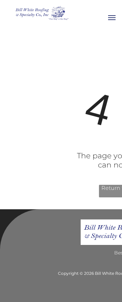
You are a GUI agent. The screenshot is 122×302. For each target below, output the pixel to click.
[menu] (112, 17)
